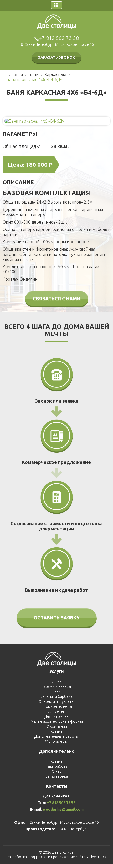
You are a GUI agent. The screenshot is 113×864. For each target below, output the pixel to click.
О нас (56, 771)
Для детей (56, 711)
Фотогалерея (56, 741)
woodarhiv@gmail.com (63, 809)
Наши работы (56, 766)
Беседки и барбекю (56, 696)
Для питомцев (56, 716)
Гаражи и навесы (56, 686)
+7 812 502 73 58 (59, 38)
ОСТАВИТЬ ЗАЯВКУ (57, 617)
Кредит (56, 731)
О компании (56, 726)
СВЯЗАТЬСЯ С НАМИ (56, 298)
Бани (56, 691)
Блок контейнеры (56, 706)
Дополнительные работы (56, 736)
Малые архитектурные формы (56, 721)
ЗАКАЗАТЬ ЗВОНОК (56, 57)
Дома (56, 681)
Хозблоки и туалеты (56, 701)
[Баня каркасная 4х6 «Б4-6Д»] (34, 120)
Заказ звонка (56, 776)
